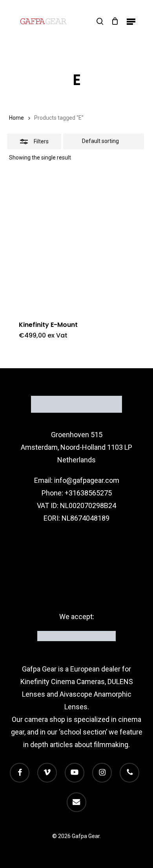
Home (16, 118)
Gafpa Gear (39, 669)
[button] (131, 21)
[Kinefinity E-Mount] (76, 242)
